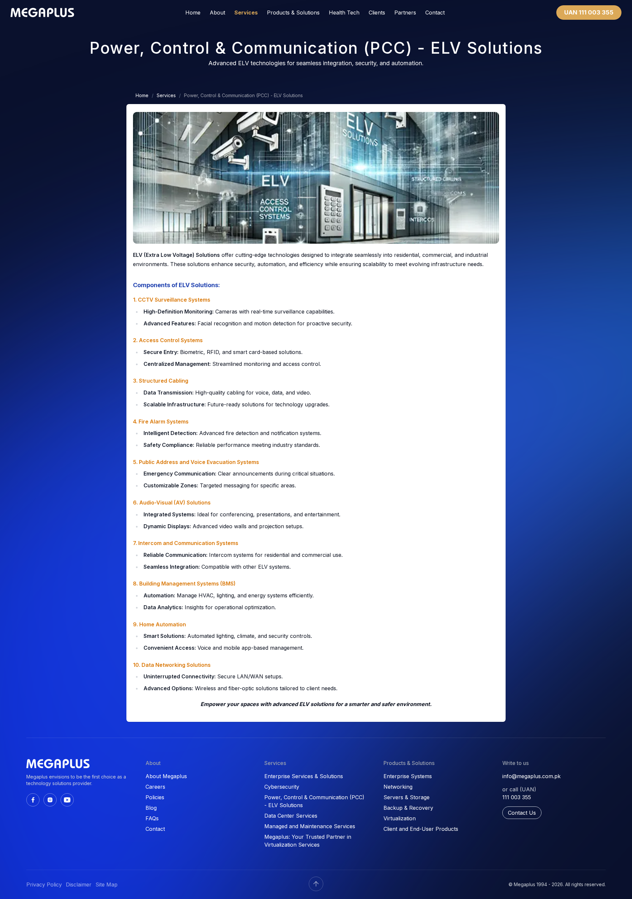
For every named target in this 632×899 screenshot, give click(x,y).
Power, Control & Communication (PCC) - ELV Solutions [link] (243, 95)
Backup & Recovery (408, 807)
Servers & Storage (406, 797)
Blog (151, 807)
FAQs (152, 818)
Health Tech (344, 12)
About (217, 12)
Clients (377, 12)
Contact (435, 12)
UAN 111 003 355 (589, 12)
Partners (405, 12)
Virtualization (399, 818)
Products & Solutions (293, 12)
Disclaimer (79, 884)
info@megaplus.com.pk (531, 776)
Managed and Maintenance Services (309, 826)
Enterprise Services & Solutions (303, 776)
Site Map (106, 884)
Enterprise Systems (407, 776)
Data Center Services (290, 815)
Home (192, 12)
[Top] (316, 884)
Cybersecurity (281, 786)
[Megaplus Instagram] (50, 799)
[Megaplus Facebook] (33, 799)
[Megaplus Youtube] (67, 799)
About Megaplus (166, 776)
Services (246, 12)
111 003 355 (516, 797)
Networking (397, 786)
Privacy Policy (44, 884)
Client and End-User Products (420, 829)
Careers (155, 786)
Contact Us (522, 812)
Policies (154, 797)
